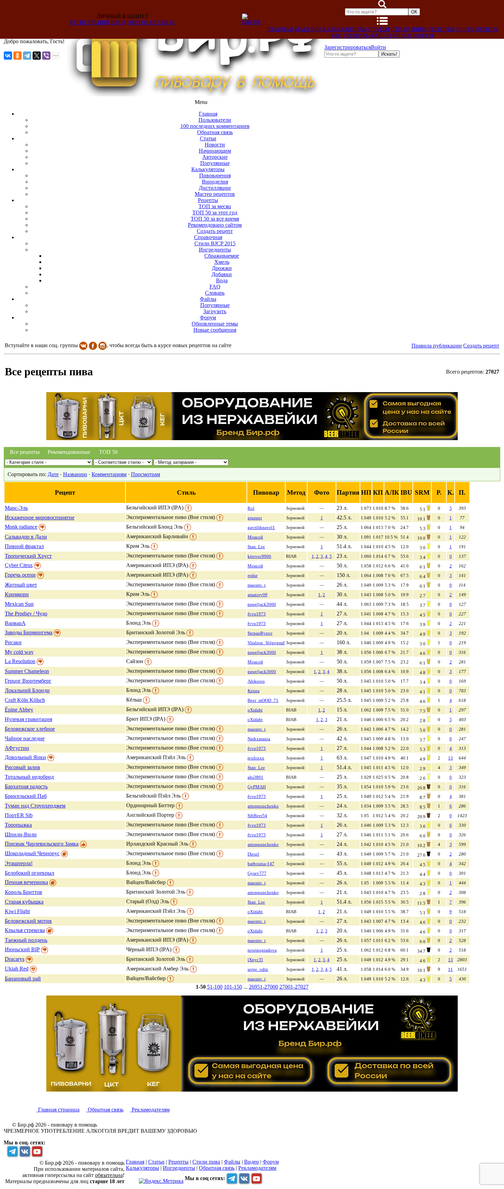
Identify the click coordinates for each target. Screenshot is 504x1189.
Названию (75, 474)
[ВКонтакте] (8, 55)
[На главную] (194, 94)
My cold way (19, 652)
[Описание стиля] (188, 507)
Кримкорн (17, 594)
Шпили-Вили (21, 834)
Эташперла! (19, 863)
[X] (37, 55)
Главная (280, 29)
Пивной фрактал (24, 546)
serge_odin (258, 969)
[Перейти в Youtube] (37, 1151)
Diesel (253, 854)
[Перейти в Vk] (24, 1151)
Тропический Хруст (28, 556)
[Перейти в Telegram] (12, 1151)
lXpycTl (255, 959)
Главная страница (58, 1110)
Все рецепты (25, 452)
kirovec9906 (259, 556)
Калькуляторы (344, 29)
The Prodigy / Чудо (26, 613)
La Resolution (20, 661)
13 (450, 758)
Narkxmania (259, 738)
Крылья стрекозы (25, 930)
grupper (255, 517)
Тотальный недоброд (29, 777)
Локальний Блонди (27, 690)
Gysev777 (257, 873)
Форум (423, 35)
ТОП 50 (108, 452)
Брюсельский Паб (26, 796)
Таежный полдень (26, 940)
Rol (251, 508)
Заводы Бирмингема (28, 632)
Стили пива (409, 29)
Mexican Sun (19, 604)
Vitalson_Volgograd (266, 642)
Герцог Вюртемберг (28, 681)
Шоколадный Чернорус (32, 853)
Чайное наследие (25, 738)
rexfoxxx (256, 758)
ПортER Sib (19, 815)
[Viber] (46, 55)
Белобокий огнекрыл (29, 873)
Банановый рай (23, 978)
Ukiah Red (16, 969)
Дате (53, 474)
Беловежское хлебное (30, 729)
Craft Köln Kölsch (25, 700)
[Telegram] (27, 55)
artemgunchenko (263, 806)
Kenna (254, 690)
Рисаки (13, 642)
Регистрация (89, 22)
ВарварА (15, 623)
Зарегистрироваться (347, 47)
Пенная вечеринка (26, 882)
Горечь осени (20, 575)
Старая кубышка (24, 902)
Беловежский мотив (28, 921)
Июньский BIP (22, 949)
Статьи (378, 29)
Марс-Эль (16, 508)
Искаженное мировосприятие (39, 517)
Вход (118, 22)
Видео (402, 35)
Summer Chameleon (27, 671)
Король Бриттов (23, 892)
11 (450, 969)
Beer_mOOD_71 (263, 700)
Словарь (356, 35)
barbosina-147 (261, 863)
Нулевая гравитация (28, 719)
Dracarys (14, 959)
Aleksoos (256, 681)
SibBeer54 (257, 815)
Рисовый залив (22, 767)
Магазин (308, 29)
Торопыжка (18, 825)
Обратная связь (150, 22)
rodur (252, 575)
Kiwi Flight (17, 911)
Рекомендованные (67, 452)
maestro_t (257, 585)
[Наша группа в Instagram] (102, 345)
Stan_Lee (256, 546)
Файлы (380, 35)
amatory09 (257, 594)
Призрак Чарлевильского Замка (42, 844)
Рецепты (442, 29)
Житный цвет (21, 585)
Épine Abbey (19, 710)
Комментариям (109, 474)
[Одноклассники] (17, 55)
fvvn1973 (257, 613)
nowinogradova (262, 950)
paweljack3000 (262, 604)
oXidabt (255, 710)
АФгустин (17, 748)
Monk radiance (21, 527)
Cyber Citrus (19, 565)
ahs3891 (255, 777)
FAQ (336, 35)
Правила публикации (436, 346)
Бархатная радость (26, 786)
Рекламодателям (150, 1110)
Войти (378, 47)
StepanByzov (260, 633)
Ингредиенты (477, 29)
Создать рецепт (481, 346)
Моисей (255, 537)
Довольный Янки (25, 757)
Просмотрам (145, 474)
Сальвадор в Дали (26, 537)
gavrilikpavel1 (261, 527)
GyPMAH (257, 786)
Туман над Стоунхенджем (35, 806)
